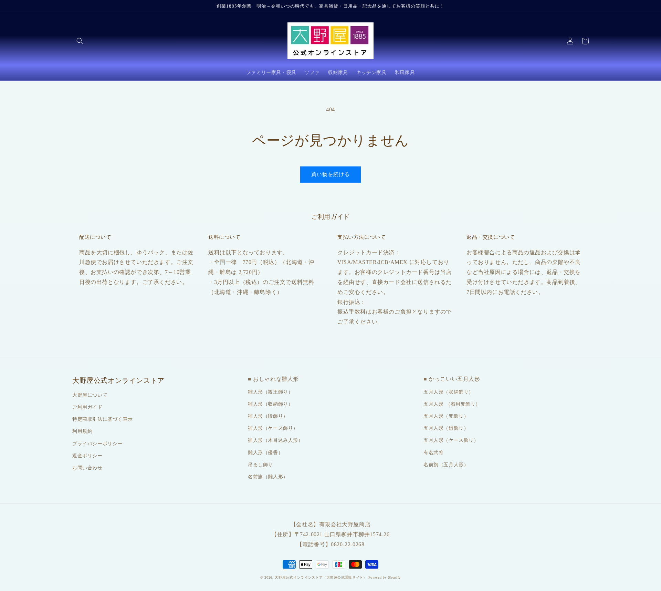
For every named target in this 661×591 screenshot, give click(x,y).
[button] (79, 41)
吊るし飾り (260, 464)
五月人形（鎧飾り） (446, 428)
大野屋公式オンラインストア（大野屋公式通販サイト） (321, 577)
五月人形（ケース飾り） (451, 440)
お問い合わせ (87, 467)
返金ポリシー (87, 455)
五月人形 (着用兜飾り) (450, 404)
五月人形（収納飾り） (448, 392)
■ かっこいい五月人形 (451, 379)
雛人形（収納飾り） (270, 404)
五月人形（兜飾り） (446, 416)
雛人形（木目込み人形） (275, 440)
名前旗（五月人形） (446, 464)
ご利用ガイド (87, 407)
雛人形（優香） (265, 452)
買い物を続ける (330, 174)
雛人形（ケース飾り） (273, 428)
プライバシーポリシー (97, 443)
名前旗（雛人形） (268, 476)
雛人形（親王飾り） (270, 392)
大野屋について (89, 395)
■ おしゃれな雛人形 (273, 379)
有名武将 (433, 452)
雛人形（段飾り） (268, 416)
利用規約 (82, 431)
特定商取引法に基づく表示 (102, 419)
